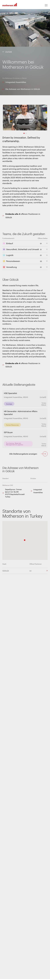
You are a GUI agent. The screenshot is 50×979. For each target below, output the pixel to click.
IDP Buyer (8, 432)
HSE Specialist (10, 393)
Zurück (8, 52)
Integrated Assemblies (15, 82)
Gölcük (5, 570)
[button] (24, 540)
